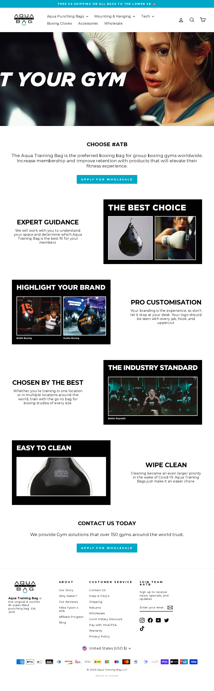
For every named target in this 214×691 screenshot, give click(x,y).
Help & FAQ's (99, 596)
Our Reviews (68, 601)
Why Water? (68, 596)
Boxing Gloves (59, 23)
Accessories (88, 23)
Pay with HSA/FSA (103, 625)
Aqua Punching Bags (66, 16)
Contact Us (97, 590)
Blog (62, 622)
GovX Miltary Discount (105, 619)
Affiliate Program (71, 616)
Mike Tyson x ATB (68, 609)
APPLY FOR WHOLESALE (107, 179)
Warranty (95, 630)
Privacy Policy (99, 636)
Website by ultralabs (107, 675)
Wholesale (113, 23)
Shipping (95, 601)
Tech (146, 16)
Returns (95, 607)
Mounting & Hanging (113, 16)
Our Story (66, 590)
